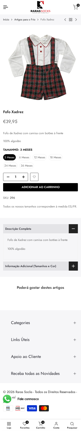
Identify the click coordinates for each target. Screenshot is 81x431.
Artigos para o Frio (24, 19)
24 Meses (10, 165)
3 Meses (9, 157)
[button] (34, 177)
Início (6, 19)
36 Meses (27, 165)
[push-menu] (5, 7)
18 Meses (55, 157)
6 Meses (24, 157)
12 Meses (39, 157)
